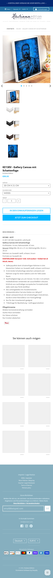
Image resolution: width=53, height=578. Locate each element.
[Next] (50, 86)
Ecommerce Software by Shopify (26, 570)
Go (47, 508)
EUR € (24, 9)
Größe (5, 182)
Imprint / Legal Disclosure (26, 483)
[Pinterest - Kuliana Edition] (31, 525)
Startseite (10, 29)
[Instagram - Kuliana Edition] (26, 525)
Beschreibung (8, 232)
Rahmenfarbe (7, 190)
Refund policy (26, 488)
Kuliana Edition (8, 173)
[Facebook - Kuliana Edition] (21, 525)
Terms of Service (26, 485)
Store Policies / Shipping (26, 480)
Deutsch (15, 9)
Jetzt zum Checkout (26, 217)
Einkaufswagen (42, 9)
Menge (5, 198)
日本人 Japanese (26, 478)
